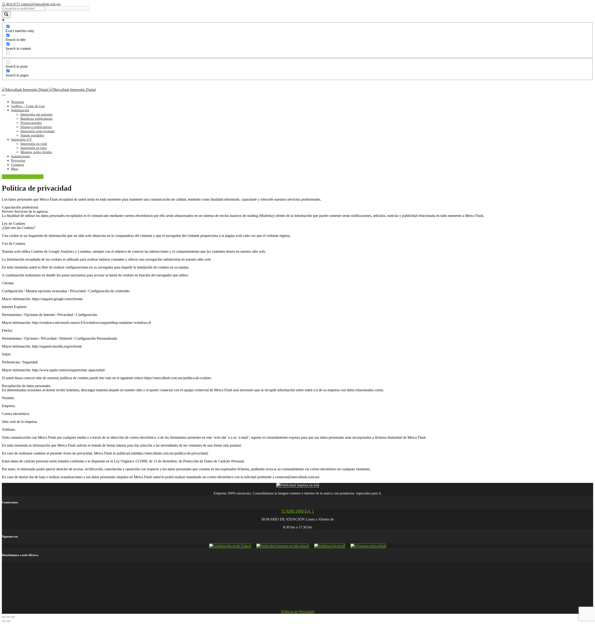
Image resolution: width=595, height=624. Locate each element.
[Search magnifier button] (6, 14)
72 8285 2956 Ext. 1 (297, 511)
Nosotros (17, 102)
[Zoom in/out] (13, 617)
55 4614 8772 (11, 4)
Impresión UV (21, 139)
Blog (14, 169)
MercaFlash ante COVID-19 (22, 177)
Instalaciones (20, 156)
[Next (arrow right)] (8, 621)
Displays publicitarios (36, 127)
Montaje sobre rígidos (36, 152)
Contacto (17, 164)
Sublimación (20, 110)
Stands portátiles (32, 135)
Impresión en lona (33, 148)
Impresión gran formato (37, 131)
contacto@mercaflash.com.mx (41, 4)
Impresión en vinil (33, 144)
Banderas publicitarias (36, 118)
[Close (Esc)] (4, 617)
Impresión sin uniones (36, 114)
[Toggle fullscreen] (8, 617)
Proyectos (18, 160)
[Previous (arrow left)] (4, 621)
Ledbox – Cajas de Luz (28, 106)
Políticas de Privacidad (297, 612)
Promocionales (31, 123)
